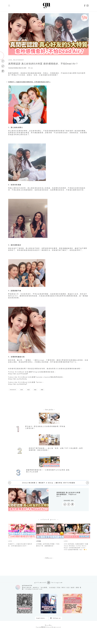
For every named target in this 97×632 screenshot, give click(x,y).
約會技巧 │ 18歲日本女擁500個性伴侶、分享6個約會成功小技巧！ (29, 82)
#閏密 (42, 389)
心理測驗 (38, 541)
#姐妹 (35, 389)
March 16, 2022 (22, 67)
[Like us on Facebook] (84, 6)
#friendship (13, 389)
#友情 (21, 389)
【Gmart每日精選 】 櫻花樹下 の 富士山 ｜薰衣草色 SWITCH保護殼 (48, 483)
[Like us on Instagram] (87, 6)
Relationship (18, 59)
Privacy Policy (48, 625)
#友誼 (28, 389)
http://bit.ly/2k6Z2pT (17, 384)
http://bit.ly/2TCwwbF (18, 374)
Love (10, 59)
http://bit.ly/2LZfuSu (17, 379)
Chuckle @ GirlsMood (13, 67)
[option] (21, 535)
